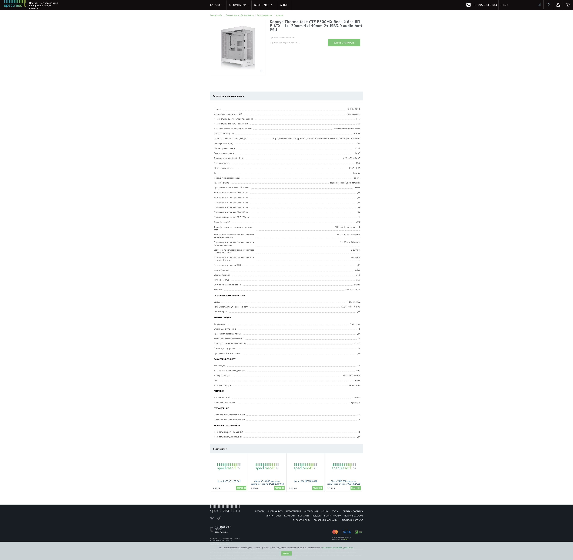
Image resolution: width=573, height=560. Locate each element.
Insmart (345, 539)
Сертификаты (273, 515)
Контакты (303, 515)
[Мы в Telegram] (220, 518)
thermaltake (290, 38)
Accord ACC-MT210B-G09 (229, 481)
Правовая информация (326, 520)
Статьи (335, 511)
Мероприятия (293, 511)
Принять (286, 553)
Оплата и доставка (353, 511)
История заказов (353, 515)
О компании (311, 511)
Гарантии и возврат (352, 520)
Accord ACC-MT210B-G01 (305, 481)
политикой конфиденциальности (337, 547)
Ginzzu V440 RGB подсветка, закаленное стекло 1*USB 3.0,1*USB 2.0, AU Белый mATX (343, 484)
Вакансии (289, 515)
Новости (260, 511)
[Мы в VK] (213, 518)
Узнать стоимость (344, 42)
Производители (301, 520)
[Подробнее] (241, 488)
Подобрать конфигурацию (326, 515)
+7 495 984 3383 (485, 4)
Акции (324, 511)
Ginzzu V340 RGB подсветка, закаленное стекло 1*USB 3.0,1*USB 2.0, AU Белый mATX (267, 484)
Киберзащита (275, 511)
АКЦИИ (284, 4)
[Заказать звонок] (468, 5)
